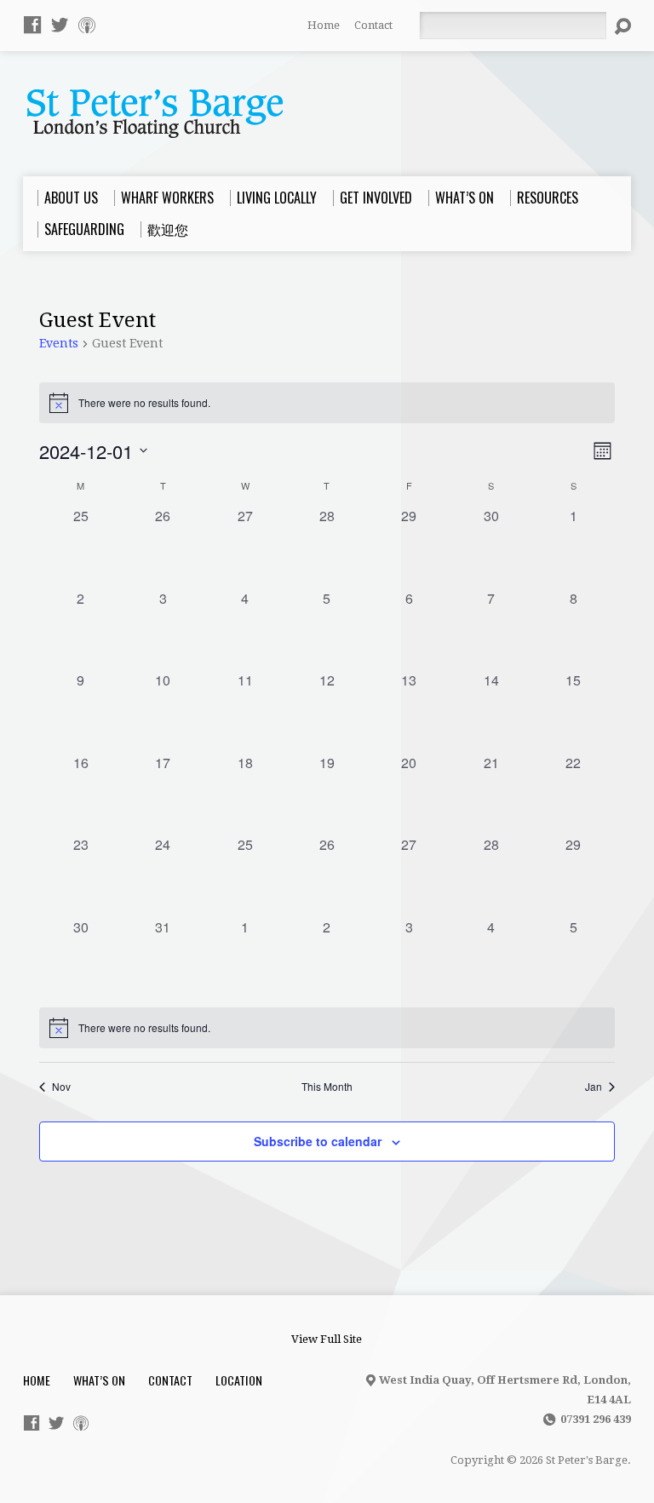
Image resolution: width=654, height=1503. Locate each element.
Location (238, 1380)
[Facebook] (32, 24)
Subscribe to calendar (318, 1141)
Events (58, 343)
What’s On (99, 1380)
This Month (327, 1086)
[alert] (326, 1027)
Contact (373, 25)
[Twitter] (59, 24)
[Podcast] (86, 24)
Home (323, 25)
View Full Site (326, 1339)
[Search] (622, 26)
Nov (61, 1086)
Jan (593, 1086)
